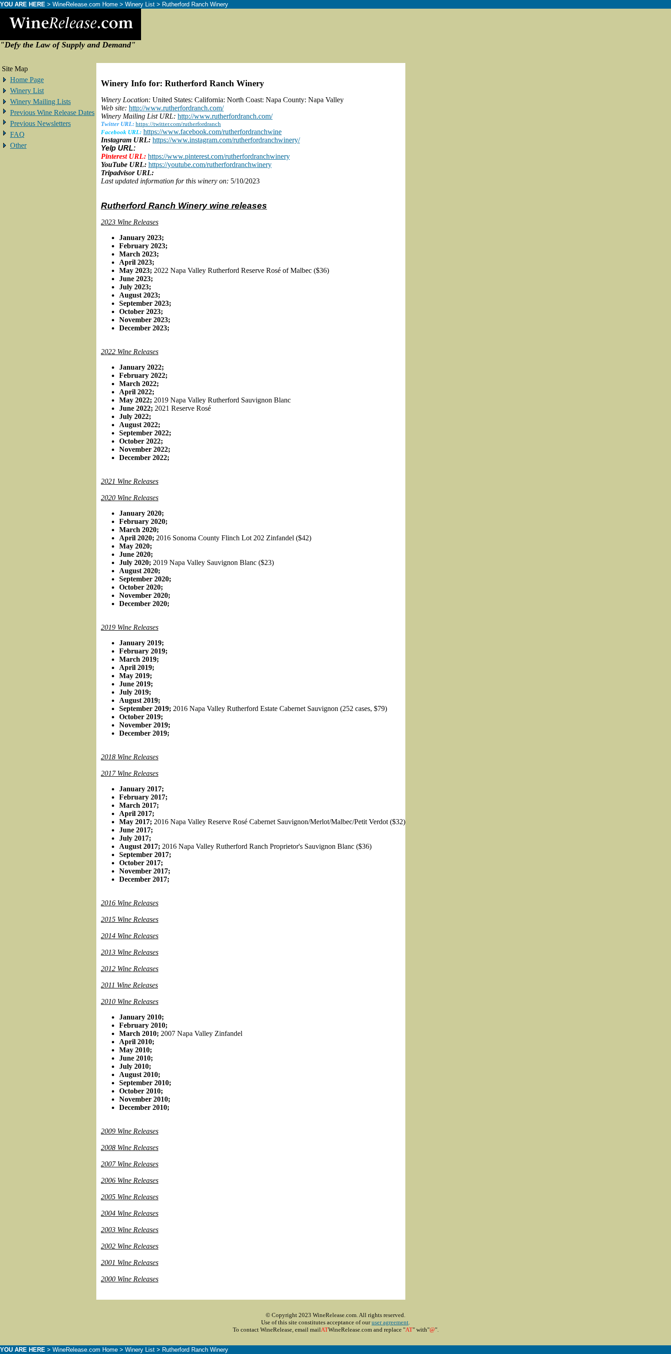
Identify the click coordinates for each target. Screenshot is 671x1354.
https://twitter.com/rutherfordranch (178, 123)
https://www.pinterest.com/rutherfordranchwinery (219, 156)
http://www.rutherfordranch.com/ (176, 108)
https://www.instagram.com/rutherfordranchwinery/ (226, 140)
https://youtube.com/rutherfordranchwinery (210, 164)
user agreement (390, 1322)
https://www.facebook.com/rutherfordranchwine (212, 132)
